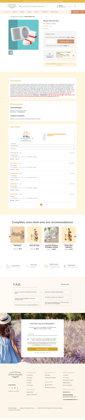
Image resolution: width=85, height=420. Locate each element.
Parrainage (47, 375)
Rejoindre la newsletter (42, 349)
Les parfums (30, 375)
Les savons (29, 380)
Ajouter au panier (64, 41)
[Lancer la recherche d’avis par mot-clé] (73, 148)
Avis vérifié (72, 152)
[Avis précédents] (39, 204)
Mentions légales (12, 408)
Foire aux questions (67, 385)
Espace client (30, 392)
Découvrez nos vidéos (13, 391)
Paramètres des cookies (14, 410)
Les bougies (29, 377)
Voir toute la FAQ (65, 284)
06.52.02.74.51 (66, 392)
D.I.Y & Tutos (66, 377)
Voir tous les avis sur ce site (26, 140)
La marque (65, 375)
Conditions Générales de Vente (26, 408)
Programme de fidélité (50, 377)
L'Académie (76, 12)
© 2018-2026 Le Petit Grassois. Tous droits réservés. (49, 408)
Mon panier (49, 384)
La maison (29, 382)
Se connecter (62, 7)
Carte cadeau (30, 385)
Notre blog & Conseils (68, 380)
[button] (10, 236)
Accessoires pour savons (17, 16)
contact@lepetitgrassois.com (69, 399)
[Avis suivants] (46, 205)
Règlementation (67, 382)
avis (50, 26)
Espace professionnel (32, 394)
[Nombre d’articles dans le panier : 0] (70, 6)
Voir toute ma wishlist (50, 387)
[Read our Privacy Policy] (57, 342)
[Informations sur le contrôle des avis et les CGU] (32, 138)
